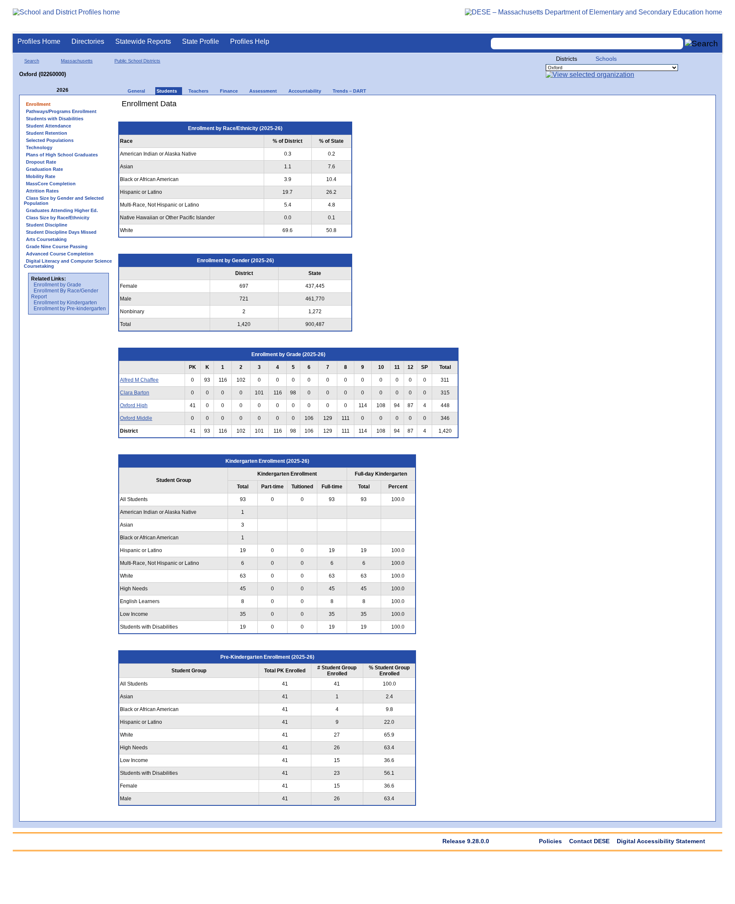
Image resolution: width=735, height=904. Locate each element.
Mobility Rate (40, 176)
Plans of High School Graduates (62, 154)
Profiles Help (249, 41)
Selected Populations (50, 140)
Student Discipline (46, 224)
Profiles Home (38, 41)
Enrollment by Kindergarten (65, 303)
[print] (410, 106)
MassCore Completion (51, 183)
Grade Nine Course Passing (57, 246)
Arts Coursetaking (46, 239)
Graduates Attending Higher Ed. (62, 210)
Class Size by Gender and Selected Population (64, 201)
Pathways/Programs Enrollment (61, 111)
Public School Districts (137, 60)
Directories (87, 41)
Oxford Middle (136, 418)
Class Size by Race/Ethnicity (57, 217)
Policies (550, 841)
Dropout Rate (41, 161)
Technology (39, 147)
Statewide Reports (143, 41)
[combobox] (587, 43)
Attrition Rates (42, 190)
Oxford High (134, 405)
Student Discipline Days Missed (61, 232)
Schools (606, 58)
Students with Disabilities (54, 118)
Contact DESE (589, 841)
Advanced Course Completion (60, 253)
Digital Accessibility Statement (661, 841)
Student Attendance (48, 125)
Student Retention (46, 133)
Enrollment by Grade (57, 285)
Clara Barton (134, 393)
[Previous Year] (51, 90)
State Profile (200, 41)
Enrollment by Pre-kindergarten (70, 309)
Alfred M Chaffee (139, 380)
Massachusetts (77, 60)
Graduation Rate (44, 169)
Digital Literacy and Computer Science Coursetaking (68, 263)
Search (31, 60)
